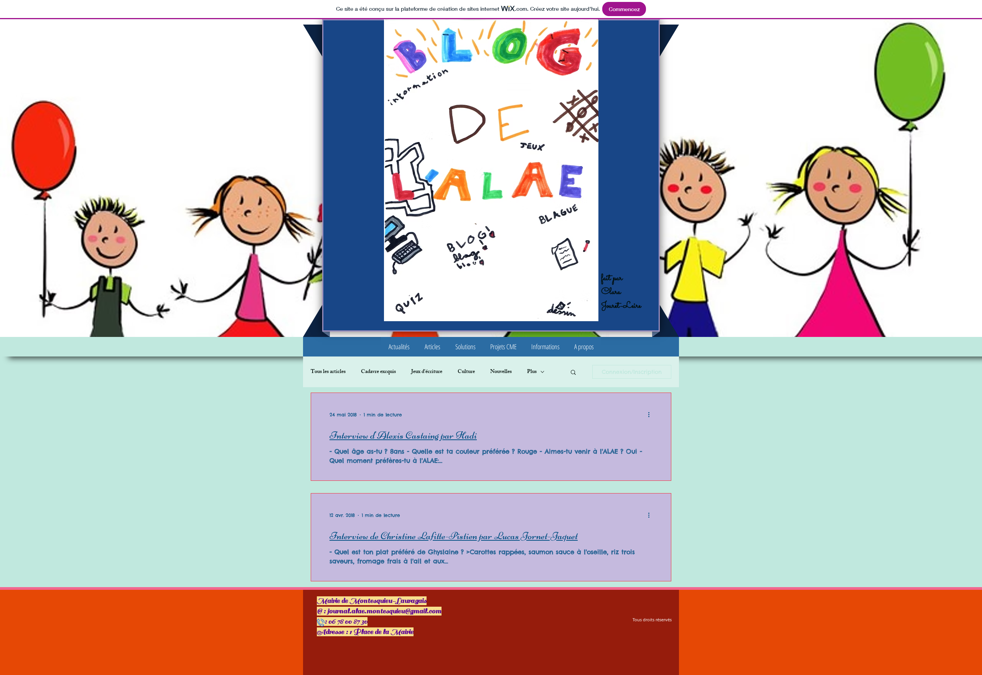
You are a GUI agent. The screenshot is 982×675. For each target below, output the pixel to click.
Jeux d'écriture (426, 372)
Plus (532, 372)
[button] (432, 346)
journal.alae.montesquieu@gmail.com (384, 611)
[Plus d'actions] (651, 414)
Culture (466, 372)
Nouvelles (501, 372)
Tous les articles (328, 372)
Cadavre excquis (378, 372)
